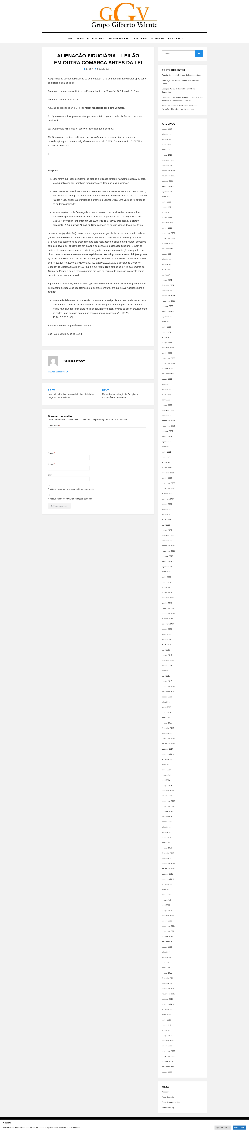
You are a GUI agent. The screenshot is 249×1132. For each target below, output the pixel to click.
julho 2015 (166, 702)
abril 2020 (166, 525)
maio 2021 (166, 457)
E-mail (51, 464)
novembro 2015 (168, 686)
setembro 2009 (168, 1067)
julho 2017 (166, 671)
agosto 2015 (167, 697)
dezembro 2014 (168, 738)
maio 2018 (166, 645)
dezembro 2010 (168, 988)
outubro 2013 (167, 811)
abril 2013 (166, 843)
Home (70, 38)
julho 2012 (166, 890)
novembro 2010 (168, 994)
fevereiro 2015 (168, 728)
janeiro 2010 (167, 1046)
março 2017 (167, 681)
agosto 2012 (167, 884)
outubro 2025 (167, 181)
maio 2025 (166, 207)
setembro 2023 (168, 311)
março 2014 (167, 785)
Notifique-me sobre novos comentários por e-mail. (71, 489)
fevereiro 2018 (168, 660)
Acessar (165, 1092)
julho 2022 (166, 384)
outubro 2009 (167, 1061)
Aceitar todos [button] (239, 1127)
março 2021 (167, 468)
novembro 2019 (168, 551)
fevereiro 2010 (168, 1041)
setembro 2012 (168, 879)
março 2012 (167, 910)
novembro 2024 (168, 238)
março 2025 (167, 217)
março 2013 (167, 848)
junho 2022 (166, 389)
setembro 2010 (168, 1004)
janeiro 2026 (167, 165)
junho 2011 (166, 957)
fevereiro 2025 (168, 223)
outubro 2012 (167, 874)
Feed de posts (168, 1097)
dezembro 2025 (168, 171)
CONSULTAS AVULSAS (118, 38)
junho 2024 (166, 264)
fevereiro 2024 (168, 285)
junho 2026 (166, 139)
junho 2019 (166, 577)
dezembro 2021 (168, 421)
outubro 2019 (167, 556)
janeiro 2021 (167, 478)
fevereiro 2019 (168, 598)
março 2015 (167, 723)
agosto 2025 (167, 191)
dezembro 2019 (168, 546)
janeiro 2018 (167, 666)
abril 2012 (166, 905)
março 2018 (167, 655)
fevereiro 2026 (168, 160)
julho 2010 (166, 1015)
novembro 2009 (168, 1056)
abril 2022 (166, 400)
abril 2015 (166, 718)
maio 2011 (166, 962)
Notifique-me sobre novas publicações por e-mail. (71, 499)
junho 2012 (166, 895)
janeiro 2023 (167, 353)
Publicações (175, 38)
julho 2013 (166, 827)
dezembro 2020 (168, 483)
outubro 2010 (167, 999)
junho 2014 (166, 770)
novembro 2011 (168, 931)
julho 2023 (166, 322)
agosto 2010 (167, 1009)
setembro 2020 (168, 499)
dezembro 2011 (168, 926)
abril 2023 (166, 337)
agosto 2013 (167, 822)
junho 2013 (166, 832)
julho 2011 (166, 952)
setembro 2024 (168, 249)
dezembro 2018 (168, 608)
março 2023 (167, 342)
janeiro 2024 (167, 290)
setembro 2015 (168, 692)
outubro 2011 (167, 936)
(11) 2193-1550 (157, 38)
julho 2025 (166, 197)
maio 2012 (166, 900)
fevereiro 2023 (168, 348)
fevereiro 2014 (168, 790)
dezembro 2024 (168, 233)
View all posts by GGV (58, 372)
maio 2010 (166, 1025)
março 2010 (167, 1035)
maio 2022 (166, 395)
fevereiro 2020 (168, 535)
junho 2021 (166, 452)
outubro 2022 (167, 369)
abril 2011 (166, 968)
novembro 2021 (168, 426)
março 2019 (167, 593)
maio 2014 (166, 775)
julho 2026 (166, 134)
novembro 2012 (168, 869)
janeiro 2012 (167, 921)
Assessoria (140, 38)
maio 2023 (166, 332)
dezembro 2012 (168, 863)
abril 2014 (166, 780)
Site (50, 475)
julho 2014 (166, 764)
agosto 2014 (167, 759)
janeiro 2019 (167, 603)
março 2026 (167, 155)
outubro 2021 (167, 431)
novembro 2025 (168, 176)
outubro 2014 (167, 749)
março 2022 (167, 405)
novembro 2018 (168, 613)
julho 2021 (166, 447)
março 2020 (167, 530)
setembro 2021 (168, 436)
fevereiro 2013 (168, 853)
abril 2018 (166, 650)
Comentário (54, 426)
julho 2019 (166, 572)
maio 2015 (166, 712)
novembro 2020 (168, 488)
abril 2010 (166, 1030)
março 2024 (167, 280)
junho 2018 (166, 639)
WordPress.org (168, 1107)
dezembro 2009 (168, 1051)
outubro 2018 (167, 619)
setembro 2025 (168, 186)
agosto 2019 (167, 566)
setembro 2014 (168, 754)
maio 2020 (166, 520)
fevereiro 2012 (168, 916)
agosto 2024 (167, 254)
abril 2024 (166, 275)
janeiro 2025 (167, 228)
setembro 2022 (168, 374)
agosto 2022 (167, 379)
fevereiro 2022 (168, 410)
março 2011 (167, 973)
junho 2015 (166, 707)
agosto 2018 (167, 629)
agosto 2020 (167, 504)
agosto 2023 (167, 316)
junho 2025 (166, 202)
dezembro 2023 (168, 296)
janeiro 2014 (167, 796)
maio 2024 (166, 270)
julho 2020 (166, 509)
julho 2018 (166, 634)
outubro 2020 (167, 494)
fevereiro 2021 (168, 473)
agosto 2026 (167, 129)
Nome (51, 453)
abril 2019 (166, 587)
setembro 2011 (168, 942)
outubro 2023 (167, 306)
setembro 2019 (168, 561)
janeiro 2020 (167, 540)
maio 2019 (166, 582)
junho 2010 (166, 1020)
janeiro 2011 (167, 983)
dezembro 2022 (168, 358)
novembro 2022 (168, 363)
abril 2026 (166, 150)
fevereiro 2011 (168, 978)
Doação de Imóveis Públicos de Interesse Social (181, 75)
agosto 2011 (167, 947)
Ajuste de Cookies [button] (223, 1127)
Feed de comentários (170, 1102)
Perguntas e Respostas (90, 38)
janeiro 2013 (167, 858)
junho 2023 (166, 327)
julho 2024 (166, 259)
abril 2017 (166, 676)
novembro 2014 (168, 744)
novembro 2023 (168, 301)
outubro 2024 (167, 244)
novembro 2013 (168, 806)
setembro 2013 (168, 817)
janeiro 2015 (167, 733)
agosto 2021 (167, 442)
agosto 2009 (167, 1072)
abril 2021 (166, 462)
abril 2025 (166, 212)
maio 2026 (166, 145)
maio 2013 (166, 837)
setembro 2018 (168, 624)
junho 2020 (166, 514)
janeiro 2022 (167, 415)
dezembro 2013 (168, 801)
